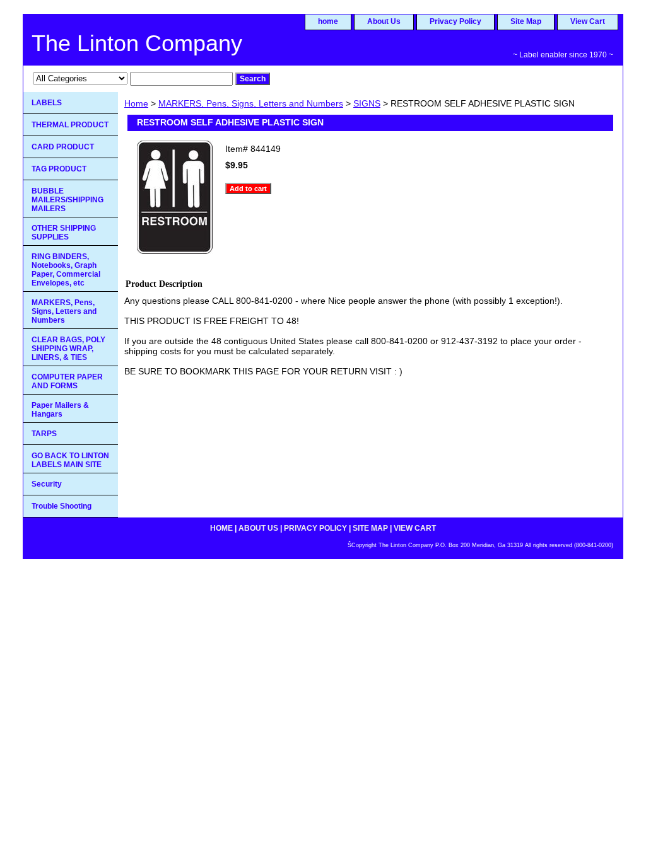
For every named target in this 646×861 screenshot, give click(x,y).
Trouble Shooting (61, 506)
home (328, 21)
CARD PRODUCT (63, 146)
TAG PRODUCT (59, 169)
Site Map (525, 21)
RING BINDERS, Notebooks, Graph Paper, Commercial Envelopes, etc (66, 269)
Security (47, 484)
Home (136, 103)
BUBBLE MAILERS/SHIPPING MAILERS (67, 200)
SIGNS (366, 103)
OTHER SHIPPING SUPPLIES (64, 232)
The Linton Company (137, 43)
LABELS (47, 102)
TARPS (44, 433)
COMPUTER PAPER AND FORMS (67, 381)
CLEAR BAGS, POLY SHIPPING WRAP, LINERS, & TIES (68, 348)
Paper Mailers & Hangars (60, 410)
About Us (384, 21)
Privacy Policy (455, 21)
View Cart (587, 21)
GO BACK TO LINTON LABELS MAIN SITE (70, 460)
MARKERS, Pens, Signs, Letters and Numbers (250, 103)
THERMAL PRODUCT (70, 124)
